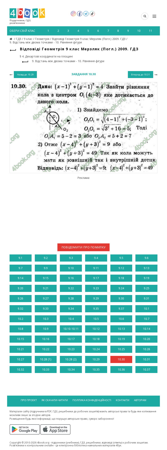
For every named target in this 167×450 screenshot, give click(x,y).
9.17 (96, 278)
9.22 (71, 288)
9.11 (96, 268)
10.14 (146, 329)
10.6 (121, 319)
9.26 (20, 298)
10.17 (71, 339)
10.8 (20, 329)
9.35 (96, 308)
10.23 (71, 349)
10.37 (146, 369)
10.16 (45, 339)
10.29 (96, 359)
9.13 (146, 268)
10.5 (96, 319)
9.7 (20, 268)
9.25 (146, 288)
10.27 (20, 359)
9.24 (121, 288)
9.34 (71, 308)
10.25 (121, 349)
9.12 (121, 268)
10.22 (45, 349)
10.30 (121, 359)
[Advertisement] (83, 208)
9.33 (45, 308)
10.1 (146, 308)
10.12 (96, 329)
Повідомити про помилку (84, 247)
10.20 (146, 339)
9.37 (121, 308)
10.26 (146, 349)
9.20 (20, 288)
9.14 (20, 278)
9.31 (146, 298)
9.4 (96, 258)
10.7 (146, 319)
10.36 (121, 369)
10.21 (20, 349)
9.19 (146, 278)
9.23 (96, 288)
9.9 (46, 268)
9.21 (45, 288)
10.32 (20, 369)
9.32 (20, 308)
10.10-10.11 (71, 329)
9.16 (71, 278)
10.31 (146, 359)
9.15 (45, 278)
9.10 (71, 268)
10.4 (71, 319)
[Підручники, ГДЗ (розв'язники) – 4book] (11, 39)
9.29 (96, 298)
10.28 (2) (71, 359)
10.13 (121, 329)
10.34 (71, 369)
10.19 (121, 339)
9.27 (45, 298)
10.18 (96, 339)
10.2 (20, 319)
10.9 (45, 329)
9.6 (146, 258)
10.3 (45, 319)
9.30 (121, 298)
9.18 (121, 278)
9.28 (71, 298)
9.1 (20, 258)
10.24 (96, 349)
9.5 (121, 258)
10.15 (20, 339)
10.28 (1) (45, 359)
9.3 (71, 258)
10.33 (45, 369)
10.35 (96, 369)
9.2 (46, 258)
